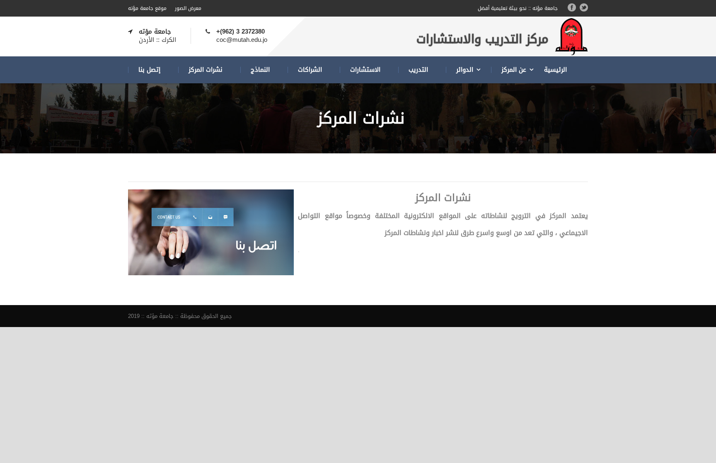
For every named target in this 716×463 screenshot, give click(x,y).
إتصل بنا (149, 70)
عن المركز (513, 70)
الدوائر (464, 70)
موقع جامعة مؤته (147, 8)
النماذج (260, 70)
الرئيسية (555, 70)
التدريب (418, 70)
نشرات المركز (206, 70)
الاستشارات (365, 70)
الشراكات (310, 70)
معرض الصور (188, 8)
